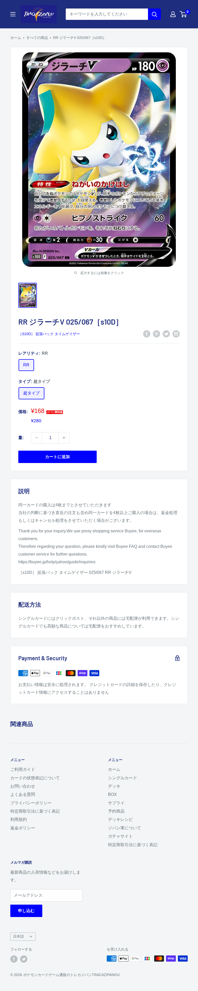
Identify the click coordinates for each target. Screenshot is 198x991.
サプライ (116, 803)
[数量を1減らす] (36, 437)
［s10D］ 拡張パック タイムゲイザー (49, 334)
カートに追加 (57, 457)
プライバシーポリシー (31, 803)
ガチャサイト (120, 836)
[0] (183, 14)
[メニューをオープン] (12, 14)
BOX (112, 794)
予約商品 (116, 811)
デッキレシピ (120, 819)
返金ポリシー (22, 828)
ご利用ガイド (22, 769)
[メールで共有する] (176, 333)
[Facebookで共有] (146, 333)
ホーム (15, 38)
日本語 (18, 936)
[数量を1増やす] (64, 437)
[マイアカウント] (173, 14)
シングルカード (122, 778)
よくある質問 (22, 794)
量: (21, 437)
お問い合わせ (22, 786)
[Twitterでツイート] (166, 333)
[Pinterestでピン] (156, 333)
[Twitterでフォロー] (23, 959)
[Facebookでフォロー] (14, 959)
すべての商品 (37, 38)
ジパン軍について (124, 828)
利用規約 (18, 819)
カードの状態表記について (35, 778)
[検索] (154, 14)
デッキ (114, 786)
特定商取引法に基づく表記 (35, 811)
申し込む (26, 911)
